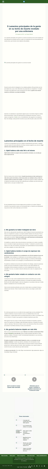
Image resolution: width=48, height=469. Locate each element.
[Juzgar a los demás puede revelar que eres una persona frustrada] (19, 449)
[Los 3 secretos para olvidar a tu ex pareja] (19, 427)
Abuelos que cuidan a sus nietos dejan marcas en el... (27, 444)
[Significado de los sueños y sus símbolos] (19, 438)
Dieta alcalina (4, 455)
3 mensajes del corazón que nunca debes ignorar (27, 421)
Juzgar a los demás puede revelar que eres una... (27, 449)
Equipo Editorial (29, 34)
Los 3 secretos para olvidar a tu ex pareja (27, 426)
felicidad (11, 333)
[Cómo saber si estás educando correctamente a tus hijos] (19, 431)
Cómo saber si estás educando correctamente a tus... (27, 432)
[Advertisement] (24, 14)
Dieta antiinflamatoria (42, 455)
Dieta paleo (12, 455)
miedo (16, 117)
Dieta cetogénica (21, 455)
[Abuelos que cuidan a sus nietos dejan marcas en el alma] (19, 444)
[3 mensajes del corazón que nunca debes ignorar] (19, 421)
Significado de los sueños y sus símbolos (27, 438)
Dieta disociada (31, 455)
